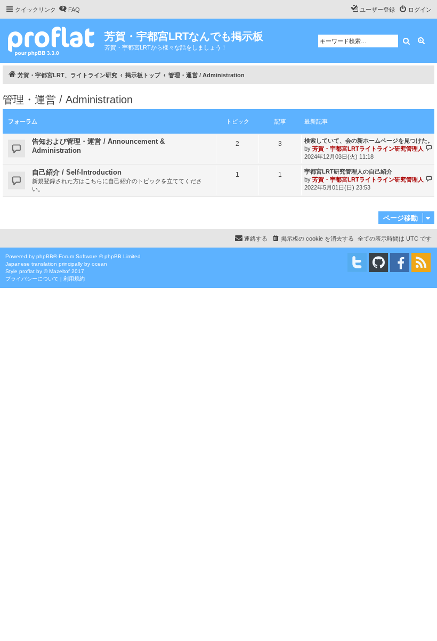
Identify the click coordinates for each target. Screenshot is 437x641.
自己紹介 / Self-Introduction (77, 172)
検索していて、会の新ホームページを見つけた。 (368, 140)
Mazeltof (59, 271)
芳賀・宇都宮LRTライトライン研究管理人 (368, 148)
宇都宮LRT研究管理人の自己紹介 (348, 171)
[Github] (378, 262)
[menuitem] (69, 9)
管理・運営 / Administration (68, 99)
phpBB (44, 256)
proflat (27, 271)
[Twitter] (357, 262)
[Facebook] (399, 262)
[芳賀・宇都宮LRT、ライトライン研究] (53, 40)
